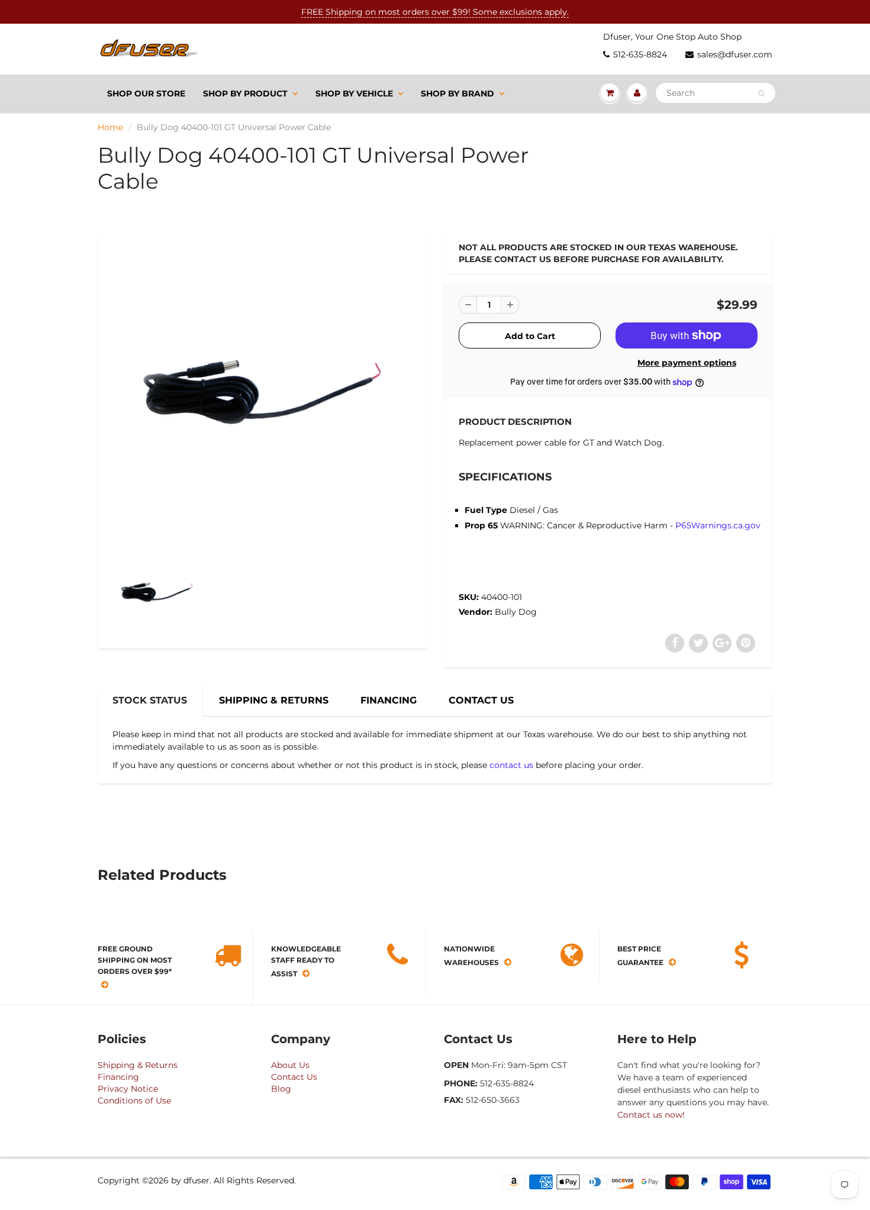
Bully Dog (516, 611)
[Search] (761, 93)
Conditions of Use (134, 1100)
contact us (511, 765)
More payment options (686, 362)
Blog (281, 1088)
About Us (290, 1065)
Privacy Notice (128, 1088)
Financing (118, 1077)
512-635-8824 (640, 54)
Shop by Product (245, 93)
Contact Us (294, 1077)
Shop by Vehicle (354, 93)
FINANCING (388, 700)
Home (110, 127)
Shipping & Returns (138, 1065)
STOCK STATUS (149, 700)
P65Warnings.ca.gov (718, 525)
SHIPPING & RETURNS (273, 700)
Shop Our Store (146, 93)
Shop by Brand (457, 93)
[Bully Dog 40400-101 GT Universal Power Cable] (261, 392)
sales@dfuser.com (734, 54)
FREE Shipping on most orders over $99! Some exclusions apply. (435, 12)
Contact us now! (651, 1114)
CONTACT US (481, 700)
